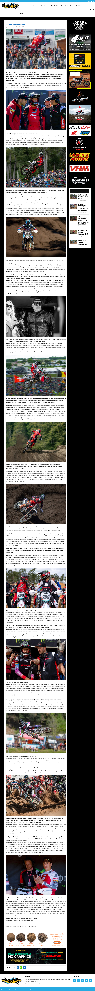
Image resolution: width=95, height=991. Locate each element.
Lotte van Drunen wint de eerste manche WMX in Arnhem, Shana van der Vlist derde (83, 220)
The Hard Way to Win (57, 6)
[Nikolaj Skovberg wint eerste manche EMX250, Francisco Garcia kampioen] (73, 206)
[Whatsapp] (90, 980)
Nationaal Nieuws (44, 6)
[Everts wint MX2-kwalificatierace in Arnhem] (73, 196)
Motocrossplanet (37, 989)
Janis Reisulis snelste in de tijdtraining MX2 (82, 242)
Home (21, 6)
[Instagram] (78, 980)
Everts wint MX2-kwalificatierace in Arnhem (83, 196)
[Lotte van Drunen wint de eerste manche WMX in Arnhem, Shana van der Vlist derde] (73, 218)
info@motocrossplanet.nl (37, 984)
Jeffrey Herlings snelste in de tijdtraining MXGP (83, 232)
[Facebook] (74, 980)
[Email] (86, 980)
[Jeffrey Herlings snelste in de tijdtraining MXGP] (73, 232)
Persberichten (78, 6)
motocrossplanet (12, 27)
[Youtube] (82, 980)
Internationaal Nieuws (31, 6)
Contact (22, 13)
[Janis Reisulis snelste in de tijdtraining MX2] (73, 242)
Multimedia (68, 6)
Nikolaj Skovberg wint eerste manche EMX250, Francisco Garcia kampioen (83, 207)
